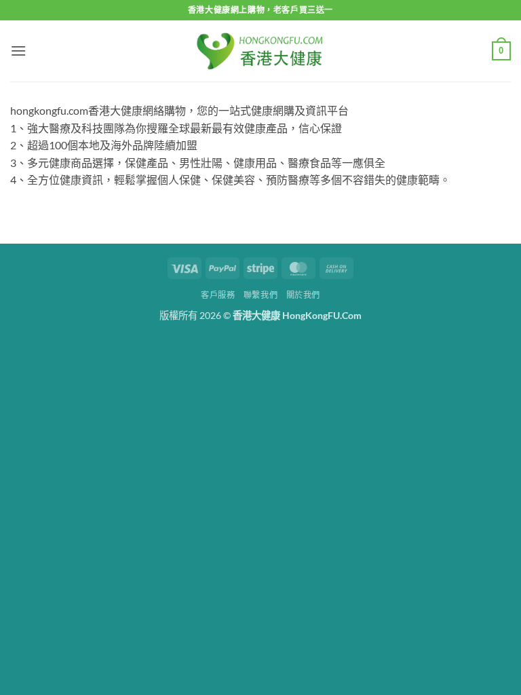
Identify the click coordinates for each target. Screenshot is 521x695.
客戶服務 (218, 295)
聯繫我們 (260, 295)
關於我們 (303, 295)
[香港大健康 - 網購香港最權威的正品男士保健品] (260, 50)
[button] (18, 50)
